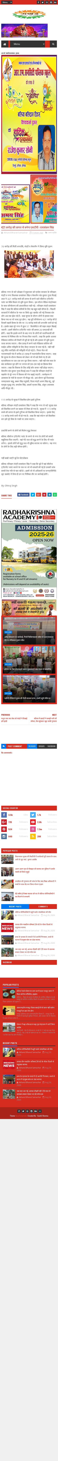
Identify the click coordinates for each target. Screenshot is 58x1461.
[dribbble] (47, 2)
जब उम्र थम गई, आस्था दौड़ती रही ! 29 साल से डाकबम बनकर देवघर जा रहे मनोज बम (35, 951)
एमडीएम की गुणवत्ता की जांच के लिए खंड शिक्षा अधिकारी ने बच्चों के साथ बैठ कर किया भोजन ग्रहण (35, 883)
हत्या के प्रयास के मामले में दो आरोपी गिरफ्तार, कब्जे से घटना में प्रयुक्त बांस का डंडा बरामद (34, 938)
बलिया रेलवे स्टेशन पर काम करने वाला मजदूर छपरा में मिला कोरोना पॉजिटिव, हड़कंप (35, 992)
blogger (32, 746)
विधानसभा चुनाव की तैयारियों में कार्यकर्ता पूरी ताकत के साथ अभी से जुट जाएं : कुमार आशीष (35, 858)
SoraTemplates (21, 1115)
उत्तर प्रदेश (52, 232)
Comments (42, 906)
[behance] (55, 2)
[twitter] (42, 2)
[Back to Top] (40, 1111)
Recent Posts (15, 906)
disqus (42, 746)
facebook (51, 746)
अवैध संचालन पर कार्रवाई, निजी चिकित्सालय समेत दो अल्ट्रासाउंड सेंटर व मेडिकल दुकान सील (29, 638)
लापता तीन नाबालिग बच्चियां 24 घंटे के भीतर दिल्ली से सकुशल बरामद (33, 926)
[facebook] (38, 2)
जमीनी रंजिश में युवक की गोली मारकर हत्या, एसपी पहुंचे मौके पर (27, 698)
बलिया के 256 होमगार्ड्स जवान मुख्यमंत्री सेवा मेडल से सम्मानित (27, 669)
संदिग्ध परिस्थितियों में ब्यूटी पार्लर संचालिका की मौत (33, 911)
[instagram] (51, 2)
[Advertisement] (29, 733)
